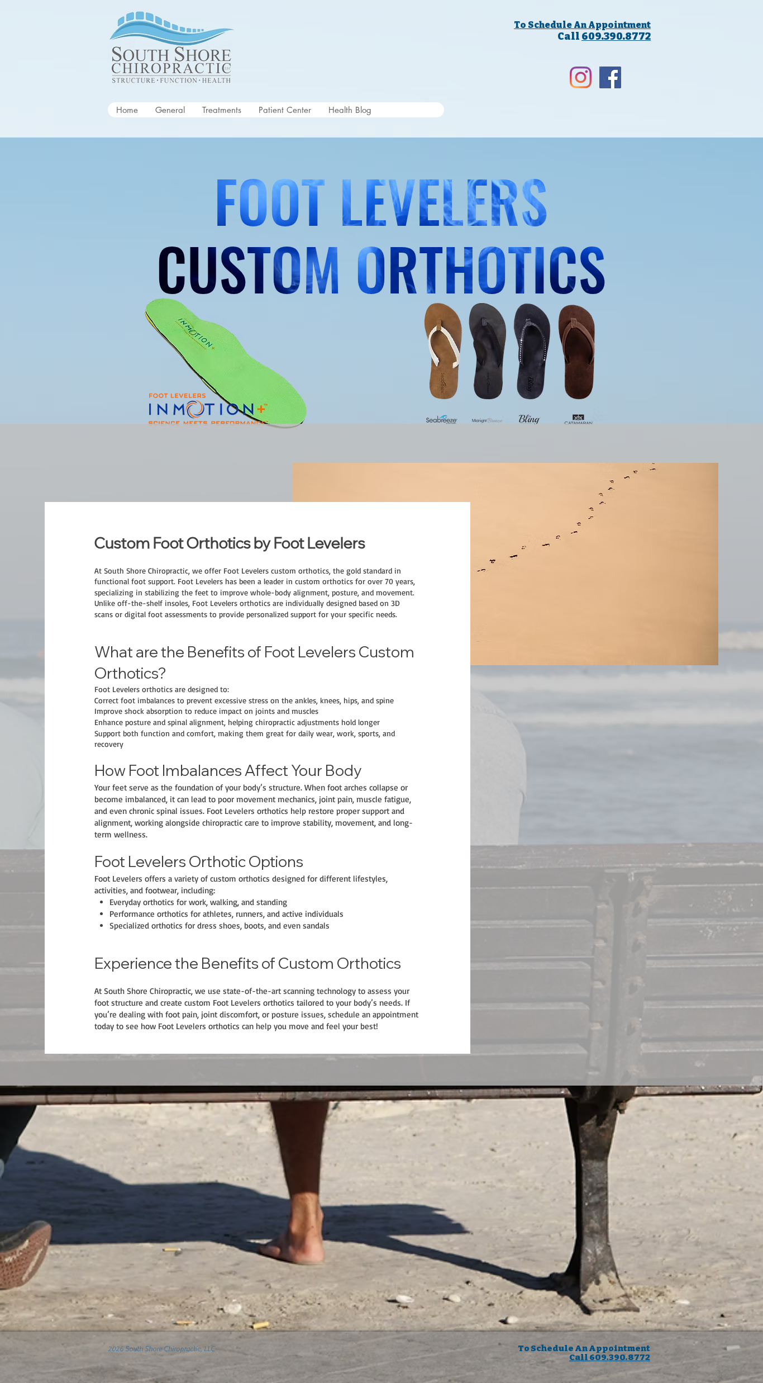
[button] (221, 109)
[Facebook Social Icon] (610, 77)
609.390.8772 (616, 36)
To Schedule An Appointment (582, 25)
